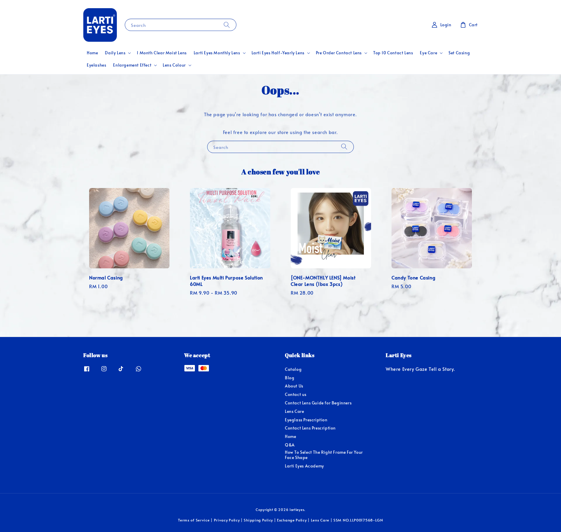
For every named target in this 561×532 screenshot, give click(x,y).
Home (92, 52)
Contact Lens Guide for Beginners (318, 403)
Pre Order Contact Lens (339, 52)
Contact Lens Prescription (310, 428)
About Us (294, 386)
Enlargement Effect (132, 65)
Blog (289, 377)
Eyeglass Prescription (306, 420)
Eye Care (428, 52)
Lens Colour (174, 65)
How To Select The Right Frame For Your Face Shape (324, 454)
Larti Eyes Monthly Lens (217, 52)
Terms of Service (193, 520)
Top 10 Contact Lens (393, 52)
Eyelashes (96, 65)
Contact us (296, 394)
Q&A (290, 445)
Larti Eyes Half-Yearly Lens (278, 52)
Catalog (293, 369)
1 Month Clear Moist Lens (161, 52)
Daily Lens (115, 52)
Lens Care (294, 411)
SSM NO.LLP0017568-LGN (358, 520)
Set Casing (459, 52)
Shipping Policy (258, 520)
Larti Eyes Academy (304, 466)
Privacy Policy (227, 520)
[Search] (226, 24)
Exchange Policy (292, 520)
